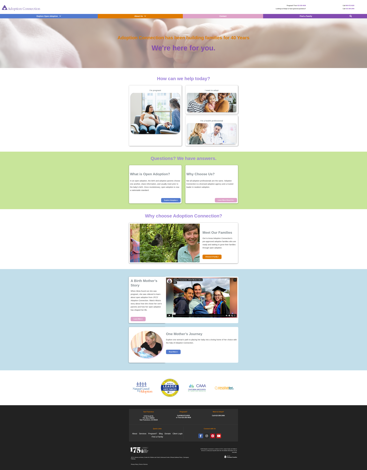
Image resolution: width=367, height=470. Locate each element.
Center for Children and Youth (152, 457)
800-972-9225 (350, 5)
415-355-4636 (301, 5)
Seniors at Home (139, 457)
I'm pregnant (155, 90)
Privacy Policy (134, 464)
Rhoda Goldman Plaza (177, 457)
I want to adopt (212, 90)
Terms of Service (143, 464)
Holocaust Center (165, 457)
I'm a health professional (211, 121)
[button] (351, 16)
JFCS (132, 457)
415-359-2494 (350, 8)
